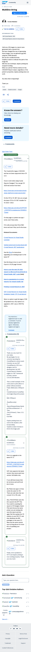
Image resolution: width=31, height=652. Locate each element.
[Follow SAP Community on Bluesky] (14, 628)
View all (4, 619)
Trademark (8, 643)
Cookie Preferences (7, 648)
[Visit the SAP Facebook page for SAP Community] (11, 628)
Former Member (12, 21)
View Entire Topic (7, 151)
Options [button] (28, 13)
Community (12, 2)
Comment (17, 101)
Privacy (8, 633)
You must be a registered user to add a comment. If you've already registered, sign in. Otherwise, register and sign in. (15, 322)
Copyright (7, 638)
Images (20, 89)
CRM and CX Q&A (8, 6)
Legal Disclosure (23, 638)
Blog (10, 252)
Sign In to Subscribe (19, 13)
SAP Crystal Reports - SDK (9, 36)
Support (23, 643)
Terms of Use (23, 633)
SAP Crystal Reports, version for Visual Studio (13, 38)
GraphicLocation (12, 89)
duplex (4, 89)
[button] (17, 29)
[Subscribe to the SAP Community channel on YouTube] (17, 628)
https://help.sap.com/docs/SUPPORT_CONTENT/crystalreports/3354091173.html (15, 210)
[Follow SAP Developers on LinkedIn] (20, 628)
